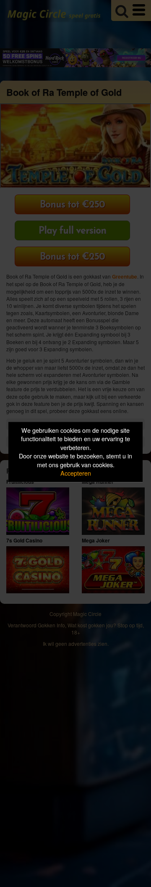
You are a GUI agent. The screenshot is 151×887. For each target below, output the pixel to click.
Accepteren (75, 473)
